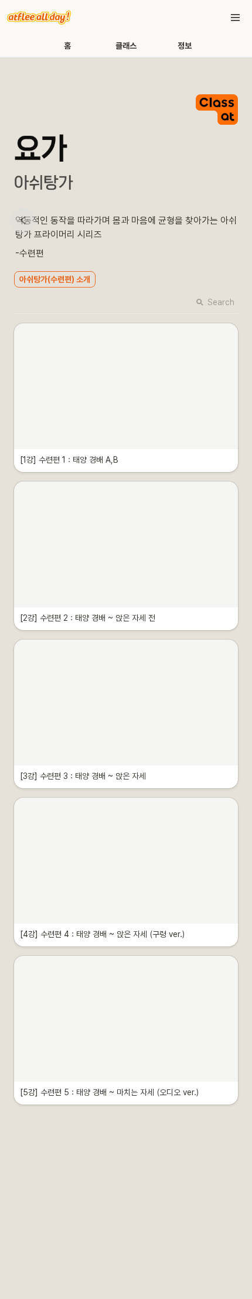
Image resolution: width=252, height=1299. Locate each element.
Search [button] (220, 302)
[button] (235, 17)
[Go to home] (39, 18)
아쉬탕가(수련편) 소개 (54, 279)
